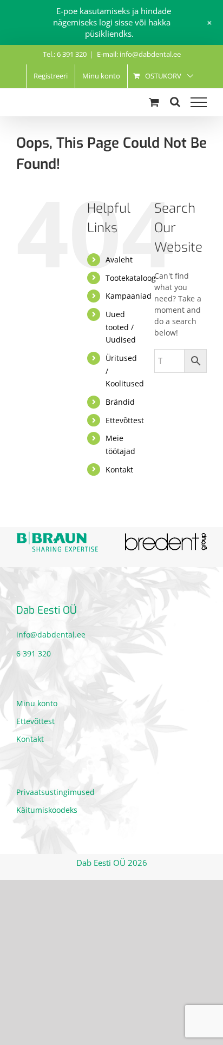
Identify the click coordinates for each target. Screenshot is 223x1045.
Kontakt (119, 469)
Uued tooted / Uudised (121, 327)
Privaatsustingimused (55, 792)
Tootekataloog (131, 278)
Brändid (120, 402)
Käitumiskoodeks (46, 810)
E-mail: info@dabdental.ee (139, 54)
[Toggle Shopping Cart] (154, 102)
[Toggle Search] (175, 101)
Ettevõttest (125, 420)
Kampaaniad (129, 296)
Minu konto (36, 703)
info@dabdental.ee (51, 634)
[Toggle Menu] (198, 102)
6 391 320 (33, 653)
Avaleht (119, 259)
